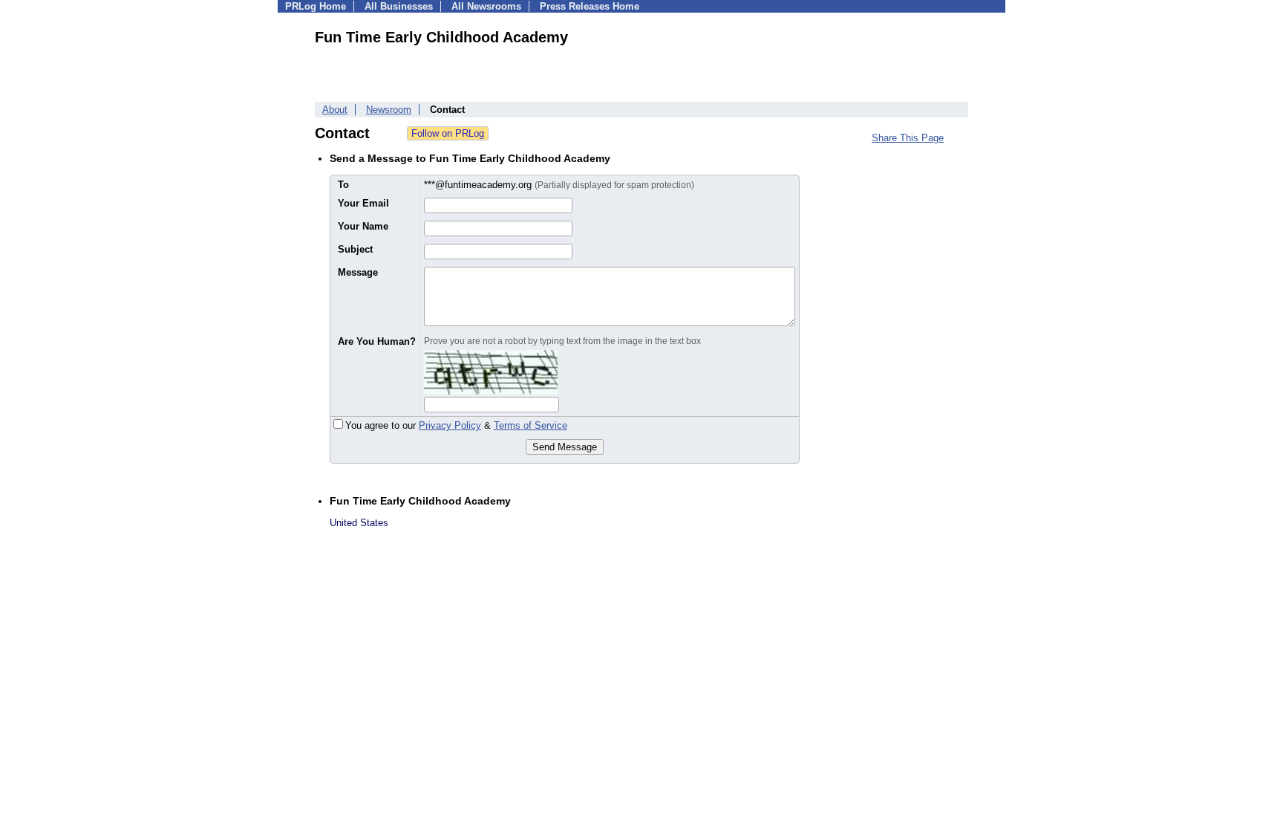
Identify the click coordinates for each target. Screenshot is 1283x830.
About (334, 109)
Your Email (363, 203)
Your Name (363, 226)
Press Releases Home (589, 6)
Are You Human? (377, 341)
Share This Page (908, 137)
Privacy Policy (450, 425)
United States (359, 522)
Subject (355, 249)
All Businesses (399, 6)
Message (358, 272)
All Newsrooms (486, 6)
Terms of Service (530, 425)
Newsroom (388, 109)
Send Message (564, 447)
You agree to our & (456, 425)
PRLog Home (315, 6)
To (343, 184)
